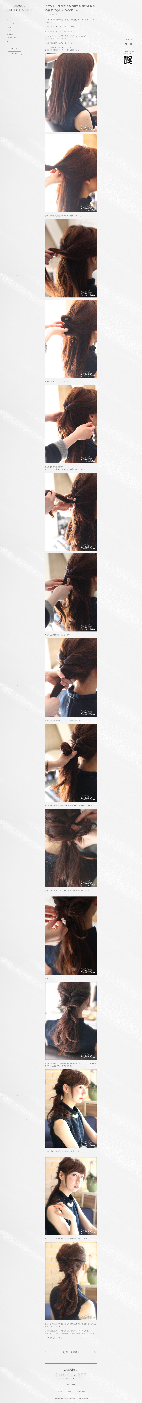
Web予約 (14, 49)
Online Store (12, 38)
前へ (46, 1352)
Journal (10, 30)
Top (8, 20)
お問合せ (14, 53)
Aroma (9, 41)
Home (59, 1391)
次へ (95, 1352)
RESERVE (71, 1384)
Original (10, 34)
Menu (9, 27)
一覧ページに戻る (71, 1352)
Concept (10, 23)
